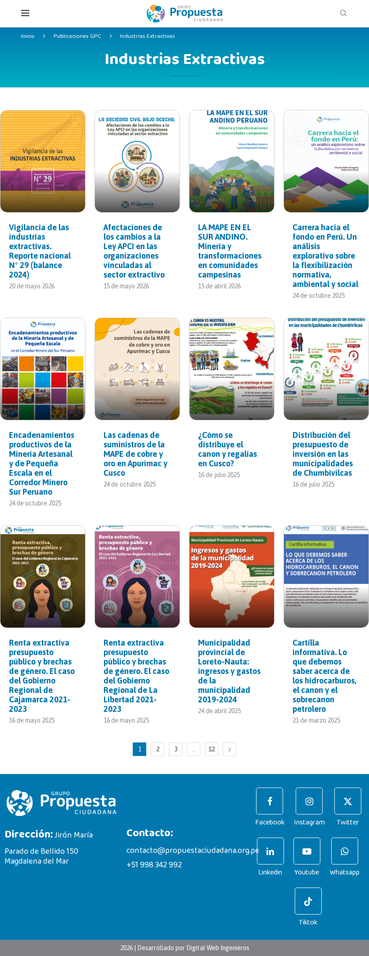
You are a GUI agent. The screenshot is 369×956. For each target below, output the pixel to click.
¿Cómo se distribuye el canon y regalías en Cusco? (227, 449)
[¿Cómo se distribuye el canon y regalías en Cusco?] (231, 369)
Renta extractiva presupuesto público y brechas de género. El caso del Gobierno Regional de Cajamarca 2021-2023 (42, 676)
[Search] (343, 13)
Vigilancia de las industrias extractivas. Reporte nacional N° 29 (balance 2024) (40, 251)
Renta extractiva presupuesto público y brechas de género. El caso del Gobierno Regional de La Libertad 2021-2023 (136, 676)
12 (211, 749)
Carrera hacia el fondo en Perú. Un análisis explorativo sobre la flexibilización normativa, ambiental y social (325, 256)
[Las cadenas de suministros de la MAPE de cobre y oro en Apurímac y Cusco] (137, 369)
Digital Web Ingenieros (217, 947)
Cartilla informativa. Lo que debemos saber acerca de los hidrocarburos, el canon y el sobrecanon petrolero (324, 676)
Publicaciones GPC (77, 36)
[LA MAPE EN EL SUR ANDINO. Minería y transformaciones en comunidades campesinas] (231, 161)
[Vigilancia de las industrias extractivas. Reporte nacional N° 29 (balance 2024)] (42, 161)
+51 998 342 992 (154, 865)
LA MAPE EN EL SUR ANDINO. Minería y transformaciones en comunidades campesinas (229, 251)
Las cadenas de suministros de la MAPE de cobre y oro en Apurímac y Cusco (135, 454)
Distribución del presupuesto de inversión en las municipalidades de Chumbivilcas (322, 454)
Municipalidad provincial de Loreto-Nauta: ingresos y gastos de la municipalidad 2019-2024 (229, 671)
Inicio (28, 36)
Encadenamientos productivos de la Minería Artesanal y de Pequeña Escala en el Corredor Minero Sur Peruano (41, 463)
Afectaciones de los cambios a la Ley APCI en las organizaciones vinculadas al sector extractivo (134, 251)
